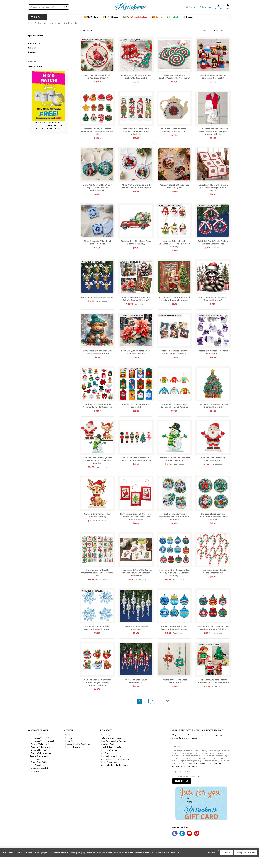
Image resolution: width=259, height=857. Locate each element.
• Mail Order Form (37, 765)
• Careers (68, 738)
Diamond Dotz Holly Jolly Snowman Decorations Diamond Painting (174, 244)
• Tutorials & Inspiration (110, 738)
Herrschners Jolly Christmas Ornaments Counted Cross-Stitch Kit (97, 131)
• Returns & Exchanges (40, 747)
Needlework (33, 52)
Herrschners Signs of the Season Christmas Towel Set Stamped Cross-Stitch (136, 573)
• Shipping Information (40, 750)
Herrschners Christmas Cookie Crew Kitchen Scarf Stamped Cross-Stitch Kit (213, 131)
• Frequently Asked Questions (77, 744)
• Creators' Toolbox (108, 744)
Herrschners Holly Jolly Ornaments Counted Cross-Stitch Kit (97, 573)
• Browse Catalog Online (110, 756)
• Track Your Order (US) (39, 738)
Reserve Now (97, 67)
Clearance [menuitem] (188, 17)
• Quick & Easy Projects (110, 747)
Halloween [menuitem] (156, 17)
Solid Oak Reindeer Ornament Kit (97, 297)
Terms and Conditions (201, 763)
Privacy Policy (216, 763)
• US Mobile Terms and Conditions (114, 759)
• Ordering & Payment (39, 744)
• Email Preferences (108, 762)
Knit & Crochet (34, 48)
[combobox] (48, 6)
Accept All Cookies (245, 852)
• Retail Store (69, 741)
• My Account (35, 759)
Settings (212, 852)
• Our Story (69, 735)
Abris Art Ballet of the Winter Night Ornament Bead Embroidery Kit (97, 188)
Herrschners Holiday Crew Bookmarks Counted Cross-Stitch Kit (136, 131)
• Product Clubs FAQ (73, 747)
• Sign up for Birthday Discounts (114, 765)
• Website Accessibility (40, 768)
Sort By (206, 30)
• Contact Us (35, 735)
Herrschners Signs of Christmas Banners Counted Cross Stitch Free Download (136, 517)
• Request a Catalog (108, 750)
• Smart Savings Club (39, 762)
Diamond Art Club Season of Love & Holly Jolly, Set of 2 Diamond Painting (174, 573)
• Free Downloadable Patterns (113, 741)
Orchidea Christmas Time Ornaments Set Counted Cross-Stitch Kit (213, 517)
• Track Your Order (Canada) (42, 741)
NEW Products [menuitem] (91, 17)
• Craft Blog (105, 735)
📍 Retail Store (205, 7)
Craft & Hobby (34, 43)
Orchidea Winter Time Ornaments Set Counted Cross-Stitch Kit (174, 517)
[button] (201, 803)
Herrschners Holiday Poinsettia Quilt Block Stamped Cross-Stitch (213, 188)
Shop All (38, 17)
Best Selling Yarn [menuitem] (110, 17)
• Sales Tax (34, 771)
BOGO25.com (41, 125)
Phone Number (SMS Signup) (184, 767)
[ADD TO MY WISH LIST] (110, 46)
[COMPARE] (110, 42)
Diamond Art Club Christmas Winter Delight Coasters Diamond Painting (97, 682)
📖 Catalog (190, 7)
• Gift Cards (105, 753)
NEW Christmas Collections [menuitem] (135, 17)
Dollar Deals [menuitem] (173, 17)
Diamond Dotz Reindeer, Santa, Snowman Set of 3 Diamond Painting (97, 460)
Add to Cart (174, 67)
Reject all (226, 852)
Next (167, 701)
